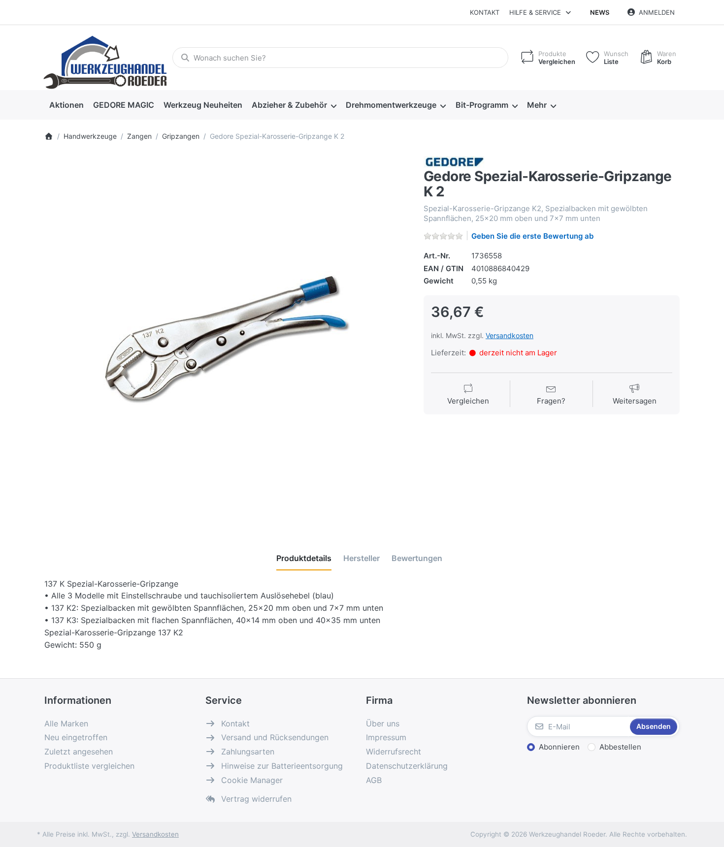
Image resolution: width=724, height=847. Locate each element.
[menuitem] (66, 105)
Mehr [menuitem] (537, 105)
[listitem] (226, 338)
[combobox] (340, 57)
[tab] (303, 558)
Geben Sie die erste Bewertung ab (532, 236)
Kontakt (484, 12)
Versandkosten (509, 335)
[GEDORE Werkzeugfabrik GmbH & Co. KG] (454, 161)
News (599, 12)
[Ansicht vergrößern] (226, 338)
